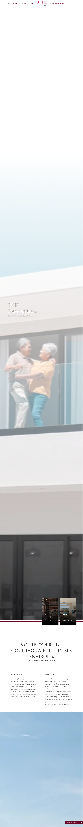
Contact (62, 3)
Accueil (8, 3)
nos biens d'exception (48, 620)
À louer (31, 3)
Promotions (23, 3)
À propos (51, 3)
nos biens (47, 616)
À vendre (14, 3)
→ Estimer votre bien (72, 822)
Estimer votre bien (67, 620)
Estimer (57, 3)
